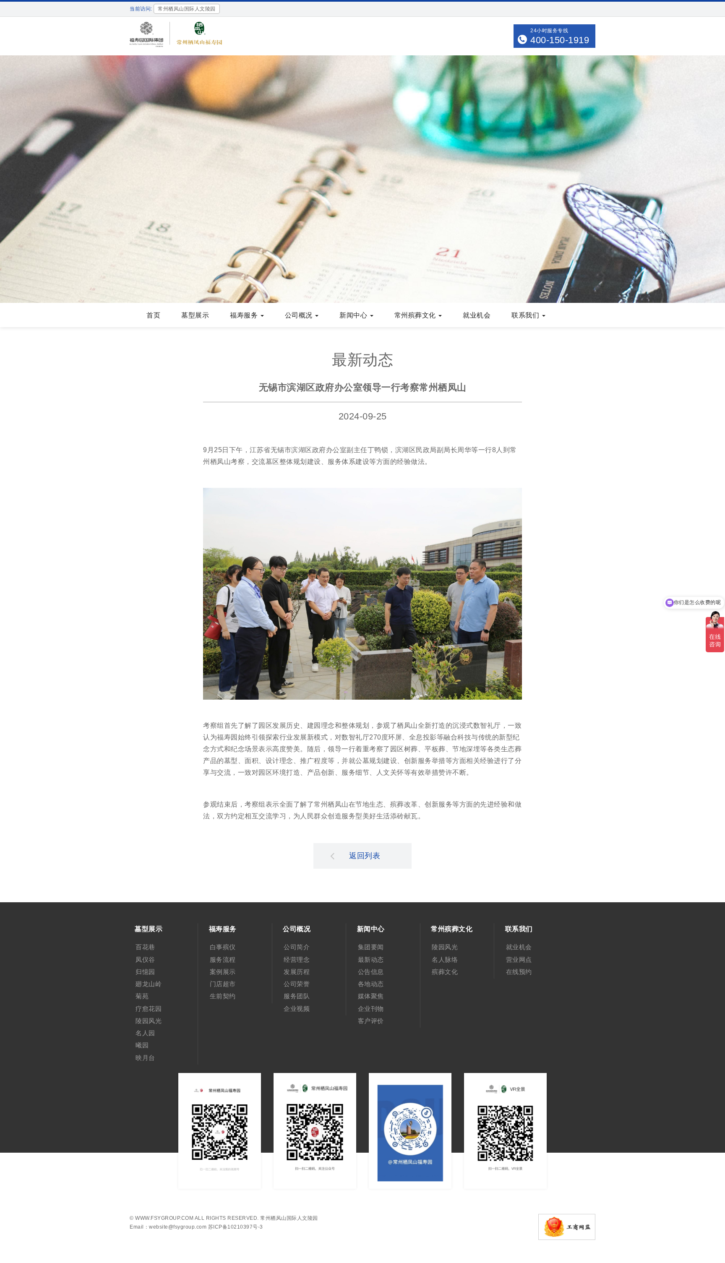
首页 (153, 315)
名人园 (145, 1032)
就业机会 (476, 315)
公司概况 (300, 315)
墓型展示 (195, 315)
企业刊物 (371, 1008)
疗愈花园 (149, 1008)
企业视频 (297, 1008)
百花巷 (145, 947)
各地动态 (371, 983)
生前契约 (223, 996)
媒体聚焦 (371, 996)
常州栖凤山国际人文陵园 (289, 1218)
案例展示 (223, 971)
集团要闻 (371, 947)
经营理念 (297, 959)
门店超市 (223, 983)
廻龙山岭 (149, 983)
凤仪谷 (145, 959)
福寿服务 (245, 315)
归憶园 (145, 971)
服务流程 (223, 959)
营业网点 (519, 959)
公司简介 (297, 947)
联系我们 (526, 315)
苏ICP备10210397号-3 (235, 1227)
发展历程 (297, 971)
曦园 (142, 1045)
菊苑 (142, 996)
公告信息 (371, 971)
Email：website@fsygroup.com (168, 1227)
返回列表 (364, 856)
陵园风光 (149, 1020)
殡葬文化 (445, 971)
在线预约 (519, 971)
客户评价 (371, 1020)
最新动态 (371, 959)
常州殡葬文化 (416, 315)
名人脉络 (445, 959)
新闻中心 (354, 315)
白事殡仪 (223, 947)
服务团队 (297, 996)
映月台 (145, 1057)
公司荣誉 (297, 983)
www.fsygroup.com (164, 1218)
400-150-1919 (559, 40)
